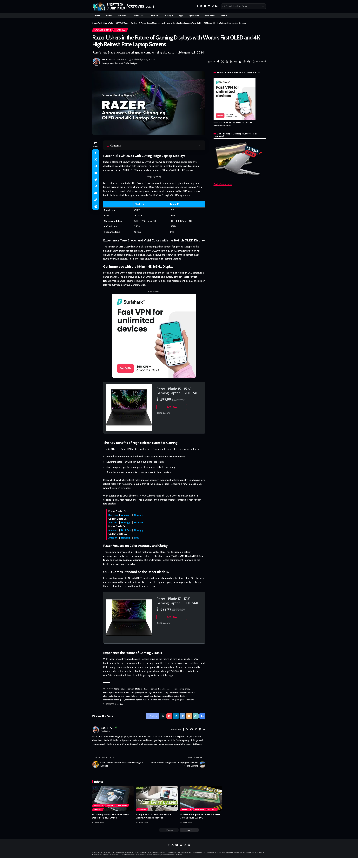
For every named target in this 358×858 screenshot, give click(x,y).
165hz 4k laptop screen (124, 689)
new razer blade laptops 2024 (183, 692)
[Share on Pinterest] (227, 61)
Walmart (138, 522)
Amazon (125, 515)
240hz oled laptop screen (146, 689)
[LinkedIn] (203, 729)
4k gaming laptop (165, 689)
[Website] (179, 729)
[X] (201, 6)
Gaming (110, 805)
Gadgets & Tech (102, 30)
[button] (244, 61)
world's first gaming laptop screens (179, 700)
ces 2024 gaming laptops (137, 692)
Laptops (142, 810)
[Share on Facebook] (218, 61)
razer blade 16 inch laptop (132, 696)
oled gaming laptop (111, 696)
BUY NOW (172, 406)
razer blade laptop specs (113, 700)
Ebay (136, 537)
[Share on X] (222, 61)
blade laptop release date (114, 692)
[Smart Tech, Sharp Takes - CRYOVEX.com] (124, 6)
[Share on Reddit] (95, 179)
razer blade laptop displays (174, 696)
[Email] (240, 61)
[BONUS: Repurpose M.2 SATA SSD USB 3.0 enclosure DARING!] (201, 798)
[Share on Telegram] (235, 61)
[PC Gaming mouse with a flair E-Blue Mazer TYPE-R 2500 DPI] (113, 798)
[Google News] (209, 6)
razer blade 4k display (152, 696)
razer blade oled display (153, 700)
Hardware (122, 805)
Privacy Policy (226, 852)
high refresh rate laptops (159, 692)
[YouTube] (205, 6)
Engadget (119, 704)
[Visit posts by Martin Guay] (96, 61)
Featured (120, 30)
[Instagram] (213, 6)
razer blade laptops (133, 700)
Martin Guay (108, 59)
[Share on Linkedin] (231, 61)
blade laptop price (181, 689)
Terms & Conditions (240, 852)
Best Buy (113, 515)
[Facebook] (197, 6)
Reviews (97, 810)
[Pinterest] (216, 6)
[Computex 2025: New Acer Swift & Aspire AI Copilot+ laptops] (157, 798)
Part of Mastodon (223, 184)
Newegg (138, 515)
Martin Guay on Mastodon (174, 855)
